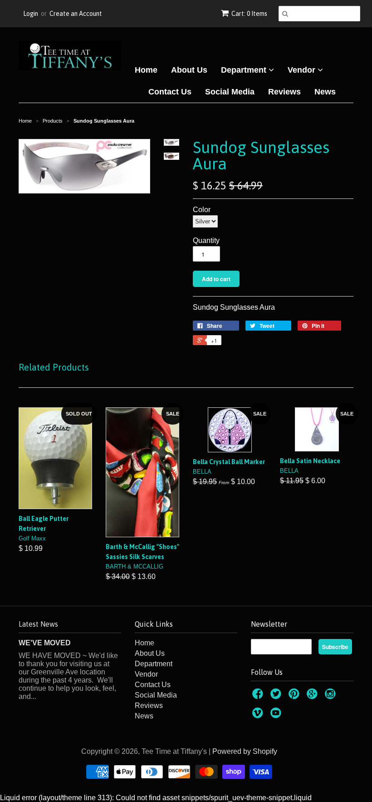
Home (146, 69)
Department (245, 69)
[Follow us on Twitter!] (277, 696)
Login (30, 13)
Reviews (284, 91)
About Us (189, 69)
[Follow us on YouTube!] (277, 715)
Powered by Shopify (244, 751)
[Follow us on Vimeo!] (259, 715)
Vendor (303, 69)
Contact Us (169, 91)
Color (201, 209)
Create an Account (75, 13)
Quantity (206, 240)
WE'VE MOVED (45, 643)
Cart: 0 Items (249, 13)
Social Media (230, 91)
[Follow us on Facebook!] (259, 696)
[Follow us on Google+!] (313, 696)
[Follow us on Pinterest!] (295, 696)
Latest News (38, 624)
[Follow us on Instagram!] (331, 696)
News (325, 91)
